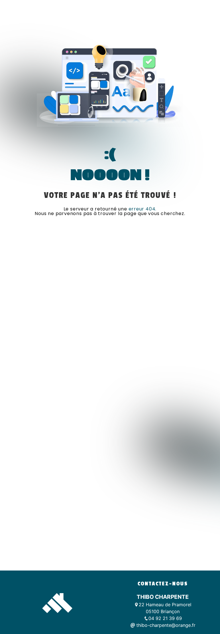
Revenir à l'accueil (110, 228)
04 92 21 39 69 (165, 618)
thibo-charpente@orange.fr (165, 625)
